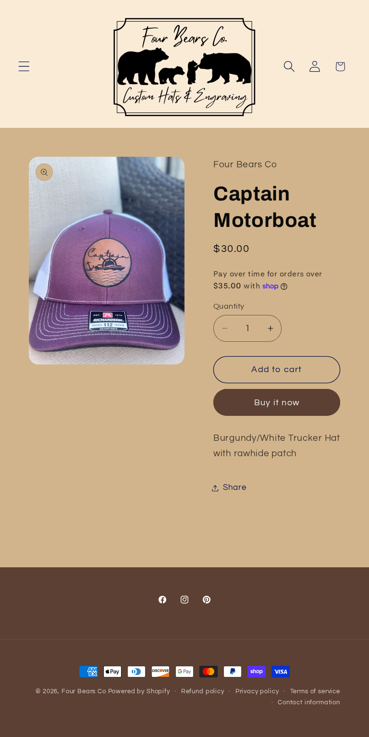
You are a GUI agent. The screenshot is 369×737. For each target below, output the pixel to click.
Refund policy (202, 691)
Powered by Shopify (139, 691)
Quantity (229, 306)
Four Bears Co (84, 691)
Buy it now (276, 402)
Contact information (309, 702)
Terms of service (315, 691)
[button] (24, 66)
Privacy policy (257, 691)
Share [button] (234, 487)
